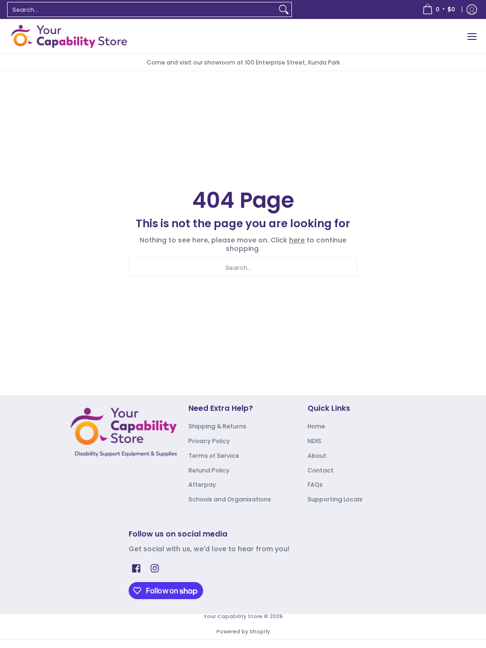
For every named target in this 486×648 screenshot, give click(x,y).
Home (316, 426)
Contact (321, 470)
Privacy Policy (209, 441)
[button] (136, 568)
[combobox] (142, 9)
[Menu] (472, 36)
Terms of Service (213, 456)
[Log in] (471, 9)
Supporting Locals (335, 499)
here (297, 240)
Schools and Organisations (229, 499)
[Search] (283, 9)
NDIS (314, 441)
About (317, 456)
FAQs (315, 485)
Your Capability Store (233, 616)
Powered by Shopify (243, 631)
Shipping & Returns (217, 426)
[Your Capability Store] (68, 36)
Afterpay (202, 485)
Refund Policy (208, 470)
